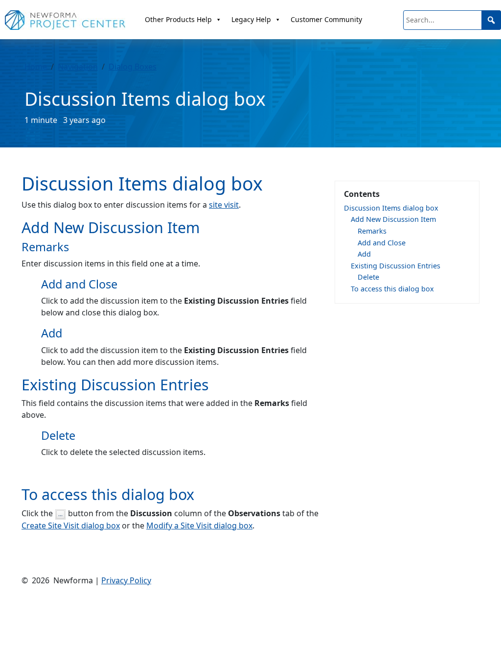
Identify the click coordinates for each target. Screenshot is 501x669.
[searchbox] (452, 20)
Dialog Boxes (133, 66)
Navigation (78, 66)
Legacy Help (251, 19)
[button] (491, 20)
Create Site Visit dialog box (71, 525)
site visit (224, 204)
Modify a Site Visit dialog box (199, 525)
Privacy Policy (126, 580)
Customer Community (326, 19)
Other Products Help (178, 19)
